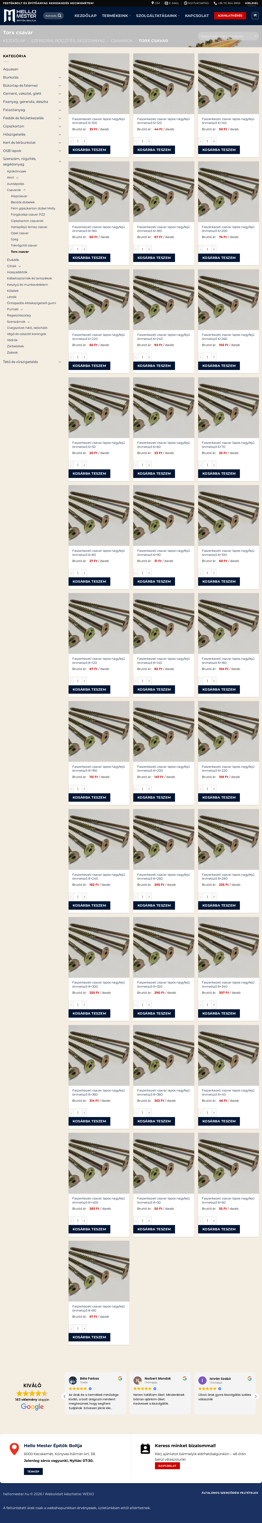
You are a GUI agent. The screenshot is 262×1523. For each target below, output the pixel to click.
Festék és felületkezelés (23, 118)
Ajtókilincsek (16, 171)
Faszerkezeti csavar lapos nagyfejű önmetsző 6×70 (228, 445)
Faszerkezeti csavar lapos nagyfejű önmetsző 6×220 (98, 337)
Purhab (12, 309)
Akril (10, 177)
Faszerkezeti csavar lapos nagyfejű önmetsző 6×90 (163, 553)
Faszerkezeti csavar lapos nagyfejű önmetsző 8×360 (98, 1092)
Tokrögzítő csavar (24, 245)
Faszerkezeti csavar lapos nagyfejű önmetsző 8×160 (228, 661)
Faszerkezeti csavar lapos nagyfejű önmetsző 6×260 (228, 337)
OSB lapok (12, 151)
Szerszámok (16, 322)
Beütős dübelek (23, 202)
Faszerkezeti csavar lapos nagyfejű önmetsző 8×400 (98, 1200)
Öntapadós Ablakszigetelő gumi (31, 303)
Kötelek (13, 291)
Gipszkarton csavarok (27, 221)
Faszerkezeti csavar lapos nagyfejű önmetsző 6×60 (163, 445)
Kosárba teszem (89, 150)
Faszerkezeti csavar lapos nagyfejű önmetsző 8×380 (163, 1092)
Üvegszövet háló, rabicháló (27, 328)
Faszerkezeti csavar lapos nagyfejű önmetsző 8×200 (163, 769)
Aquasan (10, 69)
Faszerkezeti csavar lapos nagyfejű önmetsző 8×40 (228, 1092)
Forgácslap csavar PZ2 (28, 214)
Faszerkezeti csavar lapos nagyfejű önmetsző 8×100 (228, 553)
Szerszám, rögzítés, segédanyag (68, 40)
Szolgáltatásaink (156, 15)
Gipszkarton (13, 126)
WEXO (88, 1494)
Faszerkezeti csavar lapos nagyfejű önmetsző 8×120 (98, 661)
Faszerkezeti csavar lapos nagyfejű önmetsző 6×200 (228, 229)
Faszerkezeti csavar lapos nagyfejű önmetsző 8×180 (98, 769)
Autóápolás (15, 184)
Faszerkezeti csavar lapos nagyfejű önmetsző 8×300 (98, 984)
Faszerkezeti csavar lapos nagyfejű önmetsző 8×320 (163, 984)
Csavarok (122, 40)
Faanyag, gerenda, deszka (25, 102)
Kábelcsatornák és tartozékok (29, 278)
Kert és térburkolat (19, 142)
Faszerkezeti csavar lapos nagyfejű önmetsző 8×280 (228, 877)
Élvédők (13, 260)
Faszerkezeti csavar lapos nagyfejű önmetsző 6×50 (98, 445)
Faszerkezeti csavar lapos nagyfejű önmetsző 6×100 (98, 121)
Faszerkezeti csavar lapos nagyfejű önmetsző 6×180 (163, 229)
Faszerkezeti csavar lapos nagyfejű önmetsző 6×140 (228, 121)
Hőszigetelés (14, 134)
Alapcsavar (19, 196)
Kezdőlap (86, 15)
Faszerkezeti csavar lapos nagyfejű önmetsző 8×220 (228, 769)
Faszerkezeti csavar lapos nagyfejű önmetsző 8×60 (228, 1200)
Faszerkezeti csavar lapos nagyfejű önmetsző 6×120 (163, 121)
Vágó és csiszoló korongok (26, 334)
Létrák (12, 297)
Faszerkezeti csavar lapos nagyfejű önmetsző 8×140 (163, 661)
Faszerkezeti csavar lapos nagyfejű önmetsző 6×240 (163, 337)
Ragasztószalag (19, 315)
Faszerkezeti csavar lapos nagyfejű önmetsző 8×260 (163, 877)
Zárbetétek (15, 346)
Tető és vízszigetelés (20, 362)
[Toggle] (60, 77)
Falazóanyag (14, 110)
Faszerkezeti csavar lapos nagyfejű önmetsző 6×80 (98, 553)
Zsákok (12, 352)
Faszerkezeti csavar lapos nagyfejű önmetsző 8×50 (163, 1200)
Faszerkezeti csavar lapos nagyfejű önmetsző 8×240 (98, 877)
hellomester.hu (16, 1494)
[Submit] (59, 15)
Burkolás (10, 77)
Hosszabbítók (17, 272)
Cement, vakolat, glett (22, 93)
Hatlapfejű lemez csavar (29, 227)
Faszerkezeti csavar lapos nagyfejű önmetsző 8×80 (98, 1308)
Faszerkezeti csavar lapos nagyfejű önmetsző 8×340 (228, 984)
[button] (255, 15)
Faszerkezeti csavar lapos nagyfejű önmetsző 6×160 (98, 229)
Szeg (14, 239)
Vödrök (12, 340)
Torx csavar (20, 252)
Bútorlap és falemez (20, 85)
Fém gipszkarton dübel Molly (33, 208)
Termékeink (115, 15)
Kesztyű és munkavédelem (27, 285)
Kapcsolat (197, 15)
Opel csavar (20, 233)
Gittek (11, 266)
